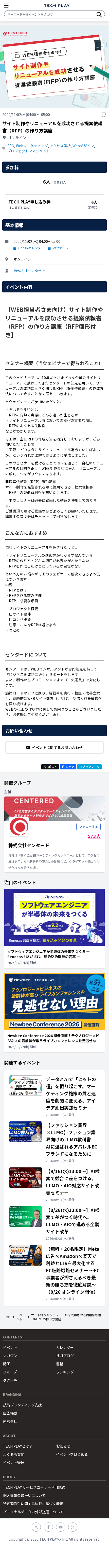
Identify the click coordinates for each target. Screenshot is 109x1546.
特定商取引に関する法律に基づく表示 (33, 1503)
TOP (7, 1317)
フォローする (88, 826)
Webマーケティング (32, 145)
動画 (6, 1363)
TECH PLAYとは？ (17, 1446)
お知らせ (63, 1446)
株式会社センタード (29, 270)
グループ (10, 1371)
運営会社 (10, 1421)
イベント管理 (13, 1462)
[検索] (99, 14)
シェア (70, 767)
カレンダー (65, 1347)
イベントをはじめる (72, 1454)
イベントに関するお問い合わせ (57, 747)
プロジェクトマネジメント (28, 150)
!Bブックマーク (89, 767)
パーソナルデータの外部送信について (33, 1511)
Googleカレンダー (31, 248)
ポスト (52, 767)
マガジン (10, 1355)
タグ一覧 (10, 1380)
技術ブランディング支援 (22, 1404)
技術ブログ (65, 1355)
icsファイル (60, 248)
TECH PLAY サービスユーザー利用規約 (34, 1487)
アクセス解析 (60, 145)
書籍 (59, 1363)
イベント (19, 1317)
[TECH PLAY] (56, 5)
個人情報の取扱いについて (24, 1495)
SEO (10, 145)
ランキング (65, 1371)
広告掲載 (10, 1413)
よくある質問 (13, 1454)
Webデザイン (83, 145)
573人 (94, 836)
